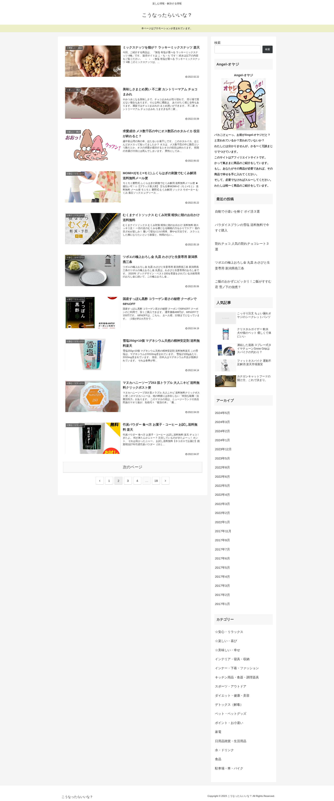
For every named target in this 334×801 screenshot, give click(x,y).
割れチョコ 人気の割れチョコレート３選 (242, 246)
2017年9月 (222, 540)
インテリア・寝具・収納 (232, 659)
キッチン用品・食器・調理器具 (237, 677)
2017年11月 (223, 531)
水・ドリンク (224, 750)
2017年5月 (222, 567)
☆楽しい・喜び (226, 641)
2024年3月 (222, 422)
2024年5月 (222, 413)
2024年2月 (222, 431)
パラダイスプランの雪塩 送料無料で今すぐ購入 (242, 227)
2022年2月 (222, 513)
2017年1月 (222, 604)
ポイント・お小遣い (229, 723)
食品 (218, 759)
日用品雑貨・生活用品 (230, 741)
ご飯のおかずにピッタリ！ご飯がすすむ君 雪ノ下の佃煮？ (243, 284)
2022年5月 (222, 486)
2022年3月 (222, 504)
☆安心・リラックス (229, 632)
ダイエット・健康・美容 (232, 695)
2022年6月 (222, 476)
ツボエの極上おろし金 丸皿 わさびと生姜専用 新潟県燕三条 (242, 265)
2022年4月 (222, 495)
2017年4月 (222, 577)
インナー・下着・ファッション (237, 668)
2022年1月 (222, 522)
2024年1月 (222, 440)
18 (156, 481)
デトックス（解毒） (229, 705)
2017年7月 (222, 549)
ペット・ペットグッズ (230, 714)
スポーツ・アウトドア (230, 686)
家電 (218, 732)
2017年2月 (222, 595)
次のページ (132, 467)
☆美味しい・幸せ (227, 650)
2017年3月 (222, 586)
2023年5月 (222, 458)
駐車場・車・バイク (229, 768)
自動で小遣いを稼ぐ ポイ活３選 (237, 211)
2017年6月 (222, 558)
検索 (217, 42)
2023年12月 (223, 449)
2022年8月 (222, 467)
